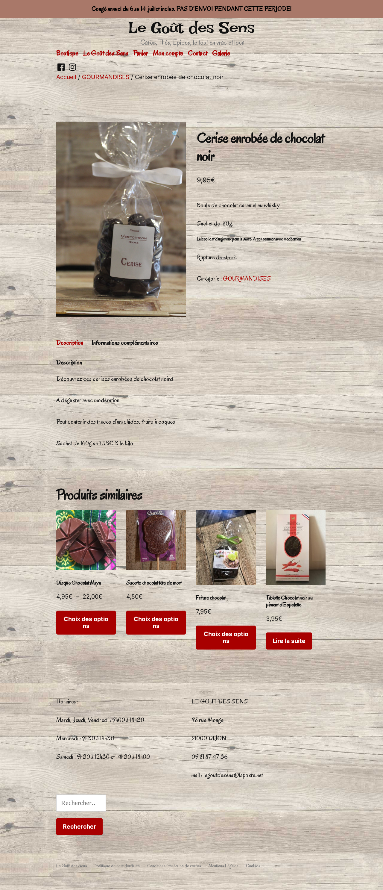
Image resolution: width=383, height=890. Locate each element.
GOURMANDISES (105, 77)
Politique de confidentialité (117, 866)
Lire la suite (289, 640)
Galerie (221, 53)
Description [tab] (69, 342)
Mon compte (168, 53)
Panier (140, 53)
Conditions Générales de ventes (174, 866)
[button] (175, 134)
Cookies (253, 866)
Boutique (67, 53)
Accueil (66, 77)
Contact (197, 53)
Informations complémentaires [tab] (125, 342)
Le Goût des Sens (191, 27)
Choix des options (86, 622)
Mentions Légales (223, 866)
